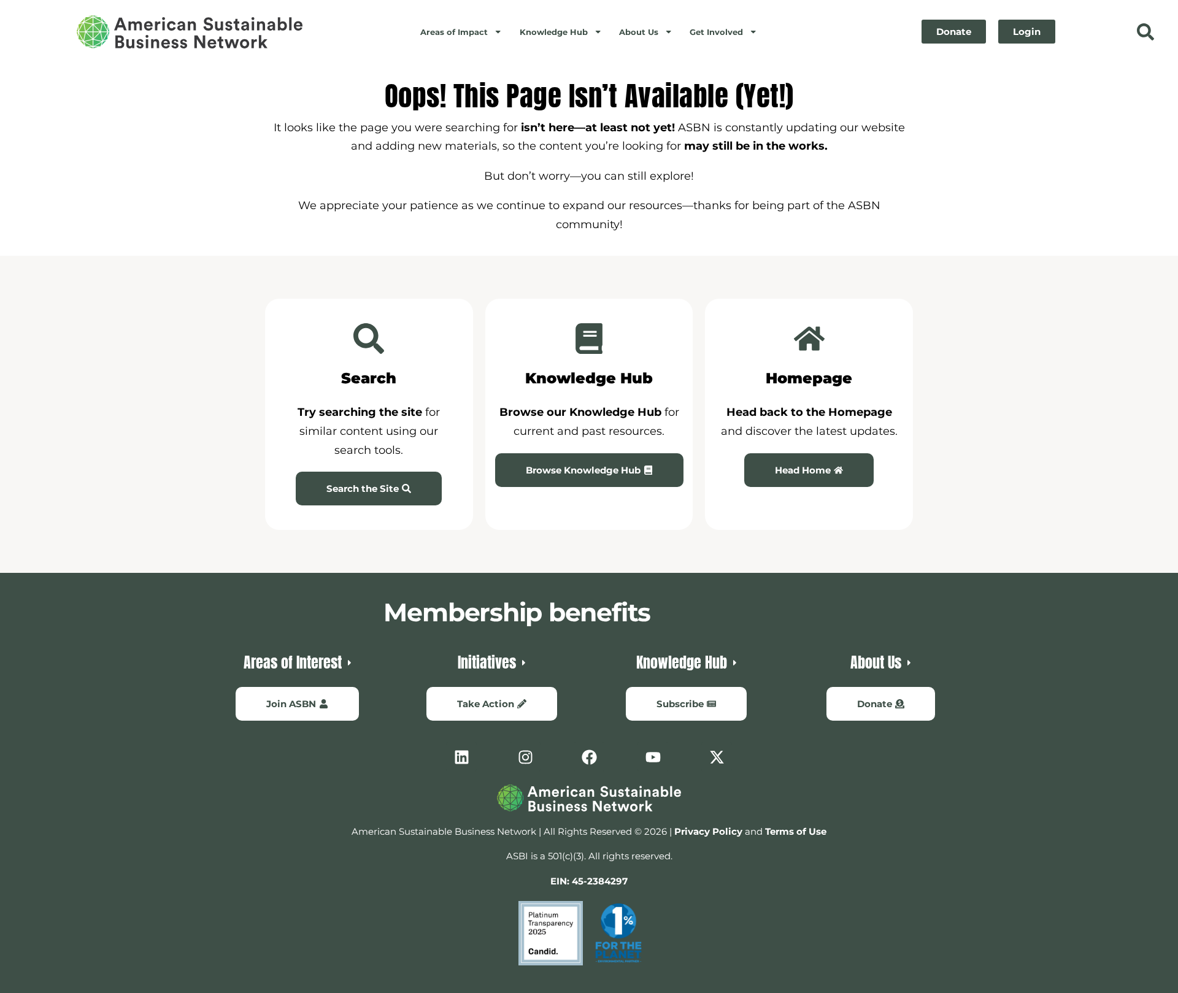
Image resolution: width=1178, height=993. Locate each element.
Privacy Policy (708, 831)
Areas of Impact (454, 32)
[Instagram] (525, 757)
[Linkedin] (461, 757)
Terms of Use (795, 831)
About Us (638, 32)
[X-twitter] (716, 757)
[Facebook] (589, 757)
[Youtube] (652, 757)
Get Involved (716, 32)
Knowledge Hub (554, 32)
